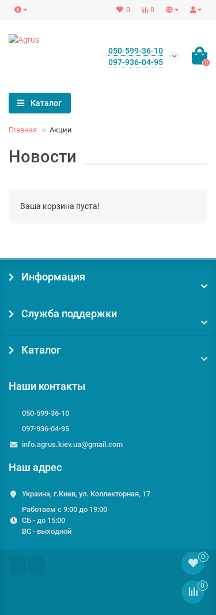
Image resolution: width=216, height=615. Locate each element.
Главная (23, 130)
